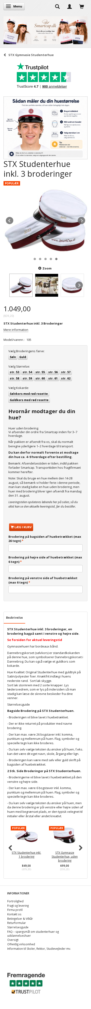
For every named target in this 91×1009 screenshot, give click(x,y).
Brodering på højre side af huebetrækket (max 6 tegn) (45, 559)
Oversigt (12, 940)
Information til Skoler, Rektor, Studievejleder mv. (39, 948)
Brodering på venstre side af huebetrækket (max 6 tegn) (42, 580)
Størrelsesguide (18, 704)
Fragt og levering (18, 905)
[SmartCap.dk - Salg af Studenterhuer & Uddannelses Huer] (46, 29)
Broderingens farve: (26, 351)
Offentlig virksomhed (21, 944)
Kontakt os (14, 914)
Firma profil (15, 910)
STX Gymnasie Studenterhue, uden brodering (73, 856)
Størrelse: (19, 366)
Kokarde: (18, 388)
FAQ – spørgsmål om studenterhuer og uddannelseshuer (33, 933)
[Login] (69, 6)
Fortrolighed (15, 901)
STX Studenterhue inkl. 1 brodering (34, 854)
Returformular (16, 923)
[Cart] (82, 6)
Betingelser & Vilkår (20, 918)
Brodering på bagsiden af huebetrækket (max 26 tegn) (44, 538)
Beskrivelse (14, 617)
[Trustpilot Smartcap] (26, 983)
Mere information (16, 330)
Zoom (47, 268)
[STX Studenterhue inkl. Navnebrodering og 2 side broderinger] (46, 220)
